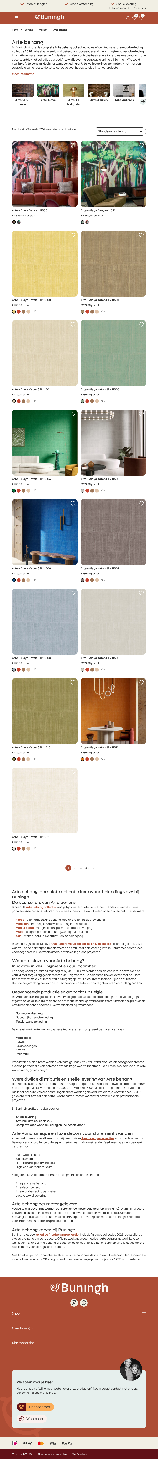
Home (15, 29)
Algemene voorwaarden (52, 1454)
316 (87, 868)
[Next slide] (143, 102)
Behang (29, 29)
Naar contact (39, 1406)
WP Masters (79, 1454)
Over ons (140, 8)
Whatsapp (34, 1418)
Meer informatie (23, 74)
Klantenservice (119, 8)
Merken (43, 29)
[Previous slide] (15, 102)
